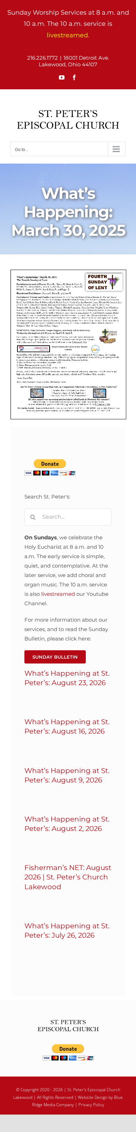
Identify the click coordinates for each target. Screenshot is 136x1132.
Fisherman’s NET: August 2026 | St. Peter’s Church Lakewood (67, 877)
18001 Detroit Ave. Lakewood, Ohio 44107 (74, 61)
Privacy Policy (91, 1105)
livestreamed (58, 594)
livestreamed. (68, 35)
